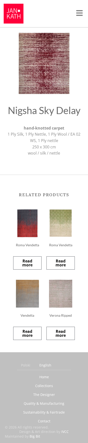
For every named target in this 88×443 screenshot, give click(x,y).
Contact (44, 421)
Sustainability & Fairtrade (44, 412)
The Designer (44, 394)
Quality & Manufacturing (44, 403)
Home (44, 377)
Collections (44, 385)
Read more (27, 263)
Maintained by (22, 436)
